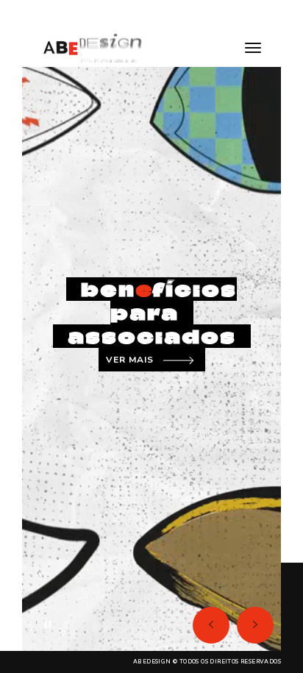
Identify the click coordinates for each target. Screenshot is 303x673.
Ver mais (130, 360)
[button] (211, 625)
